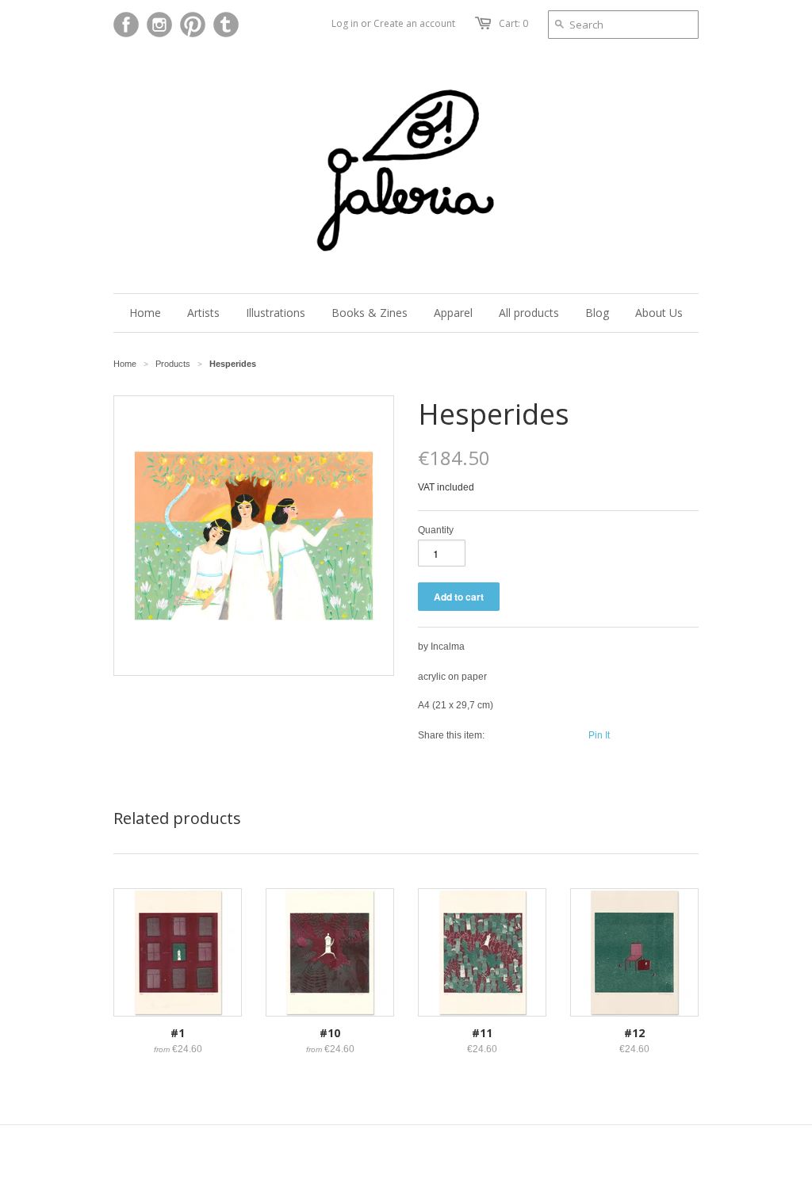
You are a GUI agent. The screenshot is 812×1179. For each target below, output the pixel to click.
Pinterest (192, 24)
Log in (344, 23)
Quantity (436, 530)
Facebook (126, 24)
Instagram (159, 24)
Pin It (599, 735)
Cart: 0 (513, 23)
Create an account (414, 23)
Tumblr (226, 24)
